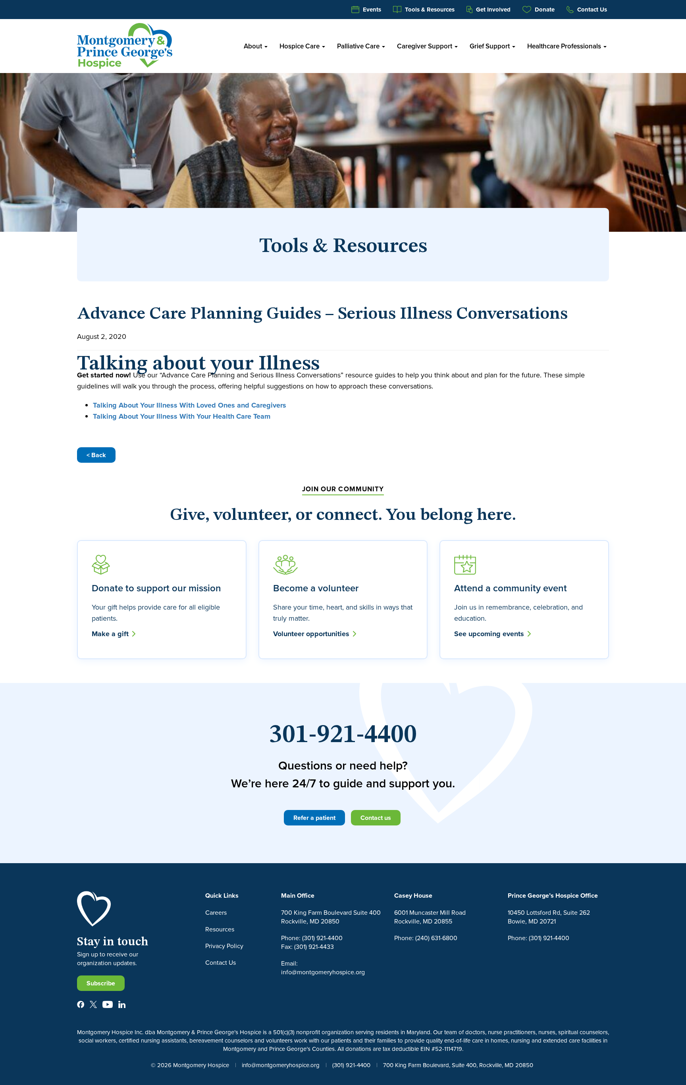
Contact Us (591, 9)
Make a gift (111, 634)
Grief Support (490, 46)
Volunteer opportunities (312, 634)
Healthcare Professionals (565, 46)
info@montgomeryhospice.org (281, 1065)
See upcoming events (490, 634)
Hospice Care (300, 46)
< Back (96, 455)
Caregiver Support (425, 46)
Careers (216, 912)
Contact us (375, 817)
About (254, 46)
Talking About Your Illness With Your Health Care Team (181, 416)
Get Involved (492, 9)
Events (371, 9)
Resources (219, 929)
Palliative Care (359, 46)
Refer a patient (314, 817)
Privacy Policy (224, 945)
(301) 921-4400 (351, 1065)
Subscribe (101, 983)
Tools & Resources (429, 9)
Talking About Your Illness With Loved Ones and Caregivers (189, 405)
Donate (544, 9)
